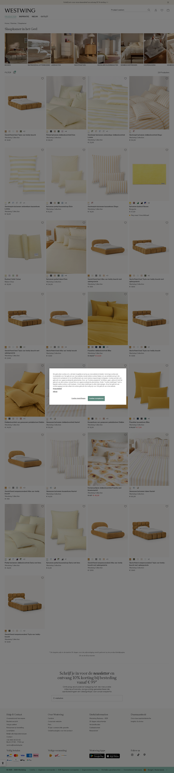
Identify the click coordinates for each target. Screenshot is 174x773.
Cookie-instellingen (78, 398)
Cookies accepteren (96, 398)
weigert (60, 386)
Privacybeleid (57, 389)
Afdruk (55, 391)
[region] (87, 386)
